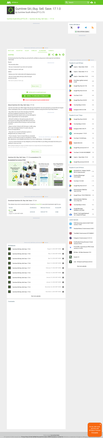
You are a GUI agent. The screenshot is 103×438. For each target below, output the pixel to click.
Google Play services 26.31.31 (81, 147)
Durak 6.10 (76, 257)
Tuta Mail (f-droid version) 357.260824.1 (84, 233)
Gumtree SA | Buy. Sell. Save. (39, 19)
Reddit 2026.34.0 (78, 143)
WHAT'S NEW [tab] (11, 50)
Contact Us (60, 436)
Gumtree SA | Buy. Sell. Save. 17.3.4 (21, 282)
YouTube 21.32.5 (78, 95)
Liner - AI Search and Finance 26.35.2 (83, 261)
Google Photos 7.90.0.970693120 (82, 195)
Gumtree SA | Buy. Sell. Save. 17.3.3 (21, 287)
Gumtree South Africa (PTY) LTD (31, 12)
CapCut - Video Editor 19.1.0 (81, 71)
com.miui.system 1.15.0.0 (80, 133)
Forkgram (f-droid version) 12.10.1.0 (83, 238)
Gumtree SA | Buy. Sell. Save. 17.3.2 (21, 291)
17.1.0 (12, 210)
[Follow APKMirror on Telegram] (86, 28)
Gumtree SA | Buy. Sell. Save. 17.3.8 (21, 263)
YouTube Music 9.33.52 (80, 105)
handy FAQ (38, 204)
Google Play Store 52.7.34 (80, 86)
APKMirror (15, 2)
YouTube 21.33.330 (79, 181)
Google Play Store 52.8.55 (80, 100)
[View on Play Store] (56, 55)
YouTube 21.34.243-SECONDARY (82, 152)
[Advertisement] (36, 35)
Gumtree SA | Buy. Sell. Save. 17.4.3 (21, 249)
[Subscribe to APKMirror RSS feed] (93, 28)
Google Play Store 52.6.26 (80, 90)
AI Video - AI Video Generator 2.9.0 (82, 252)
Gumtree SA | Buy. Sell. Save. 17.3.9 (21, 258)
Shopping (11, 54)
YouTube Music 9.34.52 (80, 204)
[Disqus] (36, 366)
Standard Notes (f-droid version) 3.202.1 (84, 228)
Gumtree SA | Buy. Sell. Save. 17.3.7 (21, 268)
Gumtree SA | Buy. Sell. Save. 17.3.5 (21, 277)
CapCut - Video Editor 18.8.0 (81, 67)
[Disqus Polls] (36, 324)
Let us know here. (55, 435)
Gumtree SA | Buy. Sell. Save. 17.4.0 (21, 253)
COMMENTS (51, 50)
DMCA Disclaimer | (53, 436)
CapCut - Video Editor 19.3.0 (81, 157)
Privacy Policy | (25, 436)
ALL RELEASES (42, 50)
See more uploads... (36, 296)
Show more (35, 86)
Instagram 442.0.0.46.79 (80, 128)
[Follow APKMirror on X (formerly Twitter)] (72, 28)
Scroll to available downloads (37, 96)
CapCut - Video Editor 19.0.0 (81, 76)
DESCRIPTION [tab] (19, 50)
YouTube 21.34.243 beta (80, 138)
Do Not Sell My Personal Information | (38, 436)
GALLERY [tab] (27, 50)
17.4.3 (24, 160)
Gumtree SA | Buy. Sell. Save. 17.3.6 (21, 272)
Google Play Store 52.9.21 (80, 185)
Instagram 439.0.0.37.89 (80, 109)
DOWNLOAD (34, 50)
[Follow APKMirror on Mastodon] (79, 28)
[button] (49, 55)
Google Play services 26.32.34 (81, 162)
